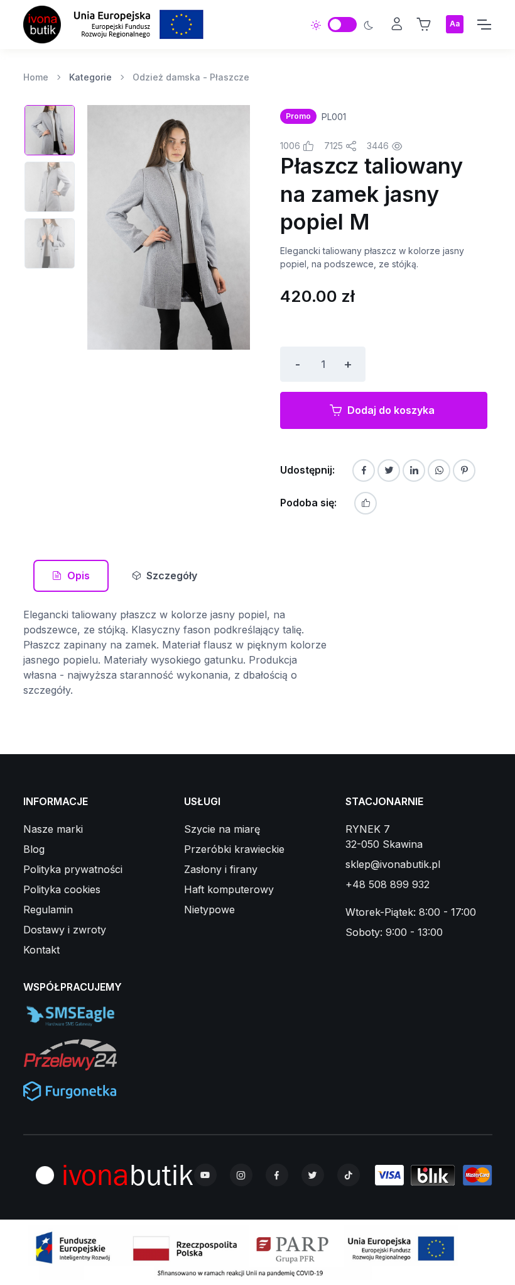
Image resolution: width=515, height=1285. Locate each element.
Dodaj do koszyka (391, 410)
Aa (455, 23)
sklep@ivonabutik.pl (392, 864)
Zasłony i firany (221, 869)
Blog (34, 849)
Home (35, 77)
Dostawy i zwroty (64, 929)
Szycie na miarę (222, 829)
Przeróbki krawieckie (234, 849)
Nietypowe (209, 909)
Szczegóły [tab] (171, 575)
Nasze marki (53, 829)
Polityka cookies (61, 889)
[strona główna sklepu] (42, 24)
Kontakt (41, 949)
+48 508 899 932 (387, 884)
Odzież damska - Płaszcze (191, 77)
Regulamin (48, 909)
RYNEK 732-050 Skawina (384, 836)
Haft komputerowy (229, 889)
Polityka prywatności (72, 869)
